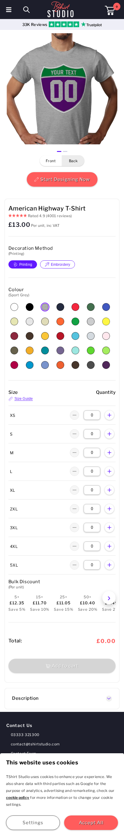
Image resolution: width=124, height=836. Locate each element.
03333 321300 (25, 734)
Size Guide (23, 399)
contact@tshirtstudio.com (35, 744)
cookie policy (17, 797)
